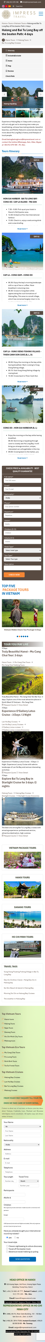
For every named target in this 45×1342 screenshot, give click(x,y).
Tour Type (8, 555)
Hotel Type (9, 547)
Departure (8, 512)
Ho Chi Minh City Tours (13, 1036)
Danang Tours (9, 1032)
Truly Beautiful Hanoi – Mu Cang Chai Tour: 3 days (21, 653)
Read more (22, 229)
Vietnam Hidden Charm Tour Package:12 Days (22, 630)
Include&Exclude (14, 56)
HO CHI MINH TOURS (22, 936)
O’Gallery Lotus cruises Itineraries (15, 730)
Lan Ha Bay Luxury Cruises (12, 724)
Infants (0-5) (9, 538)
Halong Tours (23, 40)
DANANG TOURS (22, 907)
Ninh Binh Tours (10, 1061)
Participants (9, 1190)
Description (9, 564)
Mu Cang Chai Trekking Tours (13, 665)
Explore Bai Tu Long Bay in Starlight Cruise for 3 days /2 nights (19, 782)
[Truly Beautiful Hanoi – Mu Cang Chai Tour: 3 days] (22, 694)
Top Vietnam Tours (11, 1013)
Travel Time (24, 1177)
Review (11, 71)
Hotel (10, 61)
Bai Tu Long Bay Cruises (11, 43)
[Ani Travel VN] (6, 6)
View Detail (23, 705)
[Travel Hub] (13, 6)
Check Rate (10, 76)
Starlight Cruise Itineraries (28, 796)
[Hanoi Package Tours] (22, 889)
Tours (10, 23)
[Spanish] (9, 6)
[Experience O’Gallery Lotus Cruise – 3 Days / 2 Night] (22, 759)
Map (9, 66)
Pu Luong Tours (10, 1057)
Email (7, 485)
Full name (8, 477)
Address (7, 1149)
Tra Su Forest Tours (11, 1065)
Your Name (9, 1122)
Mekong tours (9, 1041)
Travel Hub (19, 6)
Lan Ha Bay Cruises (10, 722)
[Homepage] (19, 14)
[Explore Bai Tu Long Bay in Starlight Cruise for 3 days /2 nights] (22, 825)
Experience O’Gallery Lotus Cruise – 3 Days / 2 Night (18, 713)
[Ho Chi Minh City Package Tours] (22, 949)
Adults (7, 520)
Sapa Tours (8, 1028)
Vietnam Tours (20, 23)
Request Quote (10, 705)
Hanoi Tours (10, 40)
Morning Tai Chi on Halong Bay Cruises (19, 993)
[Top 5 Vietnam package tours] (22, 860)
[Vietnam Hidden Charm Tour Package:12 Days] (22, 613)
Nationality (9, 494)
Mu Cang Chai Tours (22, 662)
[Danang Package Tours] (22, 919)
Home (4, 23)
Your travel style (10, 1242)
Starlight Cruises (8, 796)
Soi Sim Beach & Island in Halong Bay (19, 988)
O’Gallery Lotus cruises (11, 727)
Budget (6, 1215)
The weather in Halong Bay (14, 999)
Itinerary (11, 50)
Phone (7, 503)
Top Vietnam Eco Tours (13, 1047)
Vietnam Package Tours (22, 847)
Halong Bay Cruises (23, 793)
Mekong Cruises (10, 1090)
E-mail (7, 1158)
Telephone (9, 1167)
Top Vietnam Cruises (12, 1072)
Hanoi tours (9, 1019)
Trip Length (9, 1177)
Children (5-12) (10, 529)
